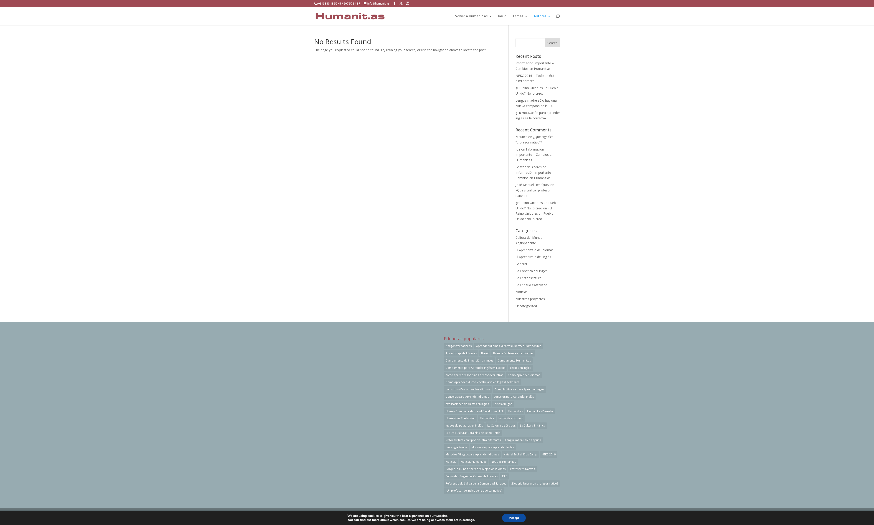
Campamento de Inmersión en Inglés (469, 360)
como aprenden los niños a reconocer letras (474, 375)
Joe (518, 149)
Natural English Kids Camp (520, 454)
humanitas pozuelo (510, 418)
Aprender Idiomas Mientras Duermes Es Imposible (508, 346)
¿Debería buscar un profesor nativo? (534, 483)
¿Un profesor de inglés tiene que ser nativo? (474, 490)
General (521, 264)
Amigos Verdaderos (459, 346)
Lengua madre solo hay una (523, 440)
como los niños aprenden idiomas (468, 389)
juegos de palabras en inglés (464, 425)
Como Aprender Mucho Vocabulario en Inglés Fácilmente (482, 382)
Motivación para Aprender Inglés (493, 447)
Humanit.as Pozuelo (540, 411)
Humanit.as (515, 411)
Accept (514, 518)
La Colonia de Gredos (501, 425)
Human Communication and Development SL (474, 411)
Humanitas (487, 418)
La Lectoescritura (528, 278)
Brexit (485, 353)
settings (468, 520)
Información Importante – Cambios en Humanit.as (534, 154)
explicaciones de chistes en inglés (467, 404)
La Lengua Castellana (531, 285)
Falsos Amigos (502, 404)
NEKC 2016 (549, 454)
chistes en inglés (520, 368)
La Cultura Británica (532, 425)
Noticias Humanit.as (473, 462)
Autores (540, 16)
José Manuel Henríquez (532, 185)
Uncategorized (526, 306)
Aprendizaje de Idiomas (461, 353)
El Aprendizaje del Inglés (533, 257)
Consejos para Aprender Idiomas (467, 397)
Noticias (522, 292)
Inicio (502, 16)
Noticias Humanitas (503, 462)
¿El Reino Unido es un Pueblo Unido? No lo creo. (535, 213)
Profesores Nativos (522, 469)
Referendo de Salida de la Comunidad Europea (476, 483)
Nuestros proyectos (530, 299)
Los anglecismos (456, 447)
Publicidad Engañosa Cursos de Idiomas (472, 476)
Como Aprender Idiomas (524, 375)
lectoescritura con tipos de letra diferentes (473, 440)
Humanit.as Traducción (460, 418)
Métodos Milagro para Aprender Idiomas (472, 454)
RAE (504, 476)
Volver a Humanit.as (471, 16)
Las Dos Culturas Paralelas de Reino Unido (473, 433)
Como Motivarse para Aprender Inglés (519, 389)
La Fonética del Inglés (532, 271)
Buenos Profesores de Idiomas (513, 353)
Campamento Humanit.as (514, 360)
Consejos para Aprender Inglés (513, 397)
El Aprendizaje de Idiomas (535, 250)
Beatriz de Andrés (529, 167)
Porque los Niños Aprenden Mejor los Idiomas (476, 469)
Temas (517, 16)
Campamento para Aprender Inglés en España (476, 368)
